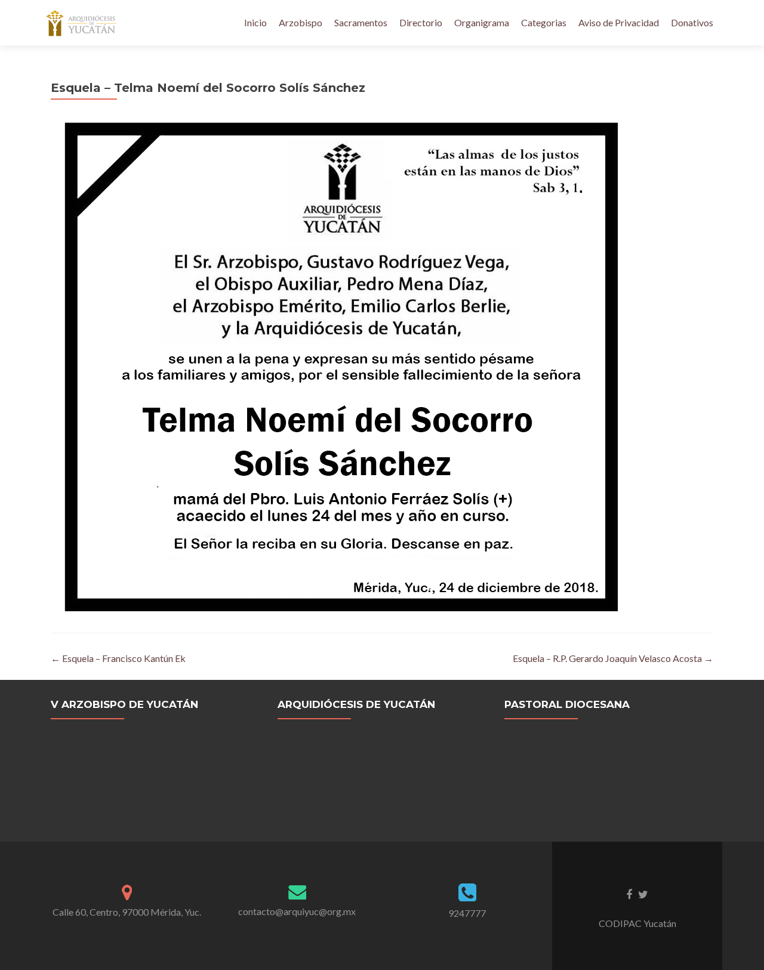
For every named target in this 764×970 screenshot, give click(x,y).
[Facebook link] (629, 893)
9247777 (467, 913)
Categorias (543, 22)
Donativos (692, 22)
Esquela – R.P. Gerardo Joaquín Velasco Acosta (613, 658)
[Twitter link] (643, 893)
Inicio (255, 22)
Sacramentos (360, 22)
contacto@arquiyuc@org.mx (297, 911)
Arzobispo (300, 22)
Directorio (420, 22)
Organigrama (481, 22)
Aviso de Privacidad (618, 22)
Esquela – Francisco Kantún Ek (118, 658)
